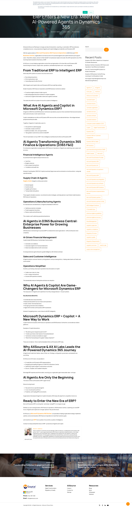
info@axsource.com (33, 498)
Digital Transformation (99, 127)
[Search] (106, 50)
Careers (69, 488)
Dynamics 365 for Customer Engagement (94, 136)
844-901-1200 (31, 496)
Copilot (88, 127)
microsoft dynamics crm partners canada (95, 170)
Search (87, 46)
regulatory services (91, 245)
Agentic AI (89, 87)
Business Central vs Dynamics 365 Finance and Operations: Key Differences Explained (97, 66)
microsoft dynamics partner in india (95, 201)
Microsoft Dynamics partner (94, 197)
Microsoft (99, 153)
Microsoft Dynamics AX (92, 165)
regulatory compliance (92, 229)
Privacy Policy (50, 505)
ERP (35, 420)
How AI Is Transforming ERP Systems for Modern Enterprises (95, 70)
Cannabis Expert (91, 99)
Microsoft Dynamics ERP (93, 175)
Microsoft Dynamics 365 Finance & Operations (51, 53)
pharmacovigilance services (94, 217)
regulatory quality (91, 237)
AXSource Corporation (92, 95)
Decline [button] (91, 12)
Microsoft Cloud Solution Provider (95, 157)
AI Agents (97, 87)
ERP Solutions (90, 145)
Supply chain (27, 181)
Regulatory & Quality (50, 490)
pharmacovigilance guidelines (94, 213)
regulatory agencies (92, 225)
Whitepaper (92, 492)
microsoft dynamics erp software (95, 183)
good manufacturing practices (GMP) (96, 149)
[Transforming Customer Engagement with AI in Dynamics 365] (33, 465)
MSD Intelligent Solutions (93, 205)
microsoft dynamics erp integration (95, 179)
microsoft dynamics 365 (93, 161)
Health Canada (90, 153)
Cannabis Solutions (91, 119)
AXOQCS (97, 91)
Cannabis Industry (91, 103)
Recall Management (92, 221)
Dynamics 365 (90, 131)
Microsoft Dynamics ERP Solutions (95, 187)
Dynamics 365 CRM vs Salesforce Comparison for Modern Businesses (97, 61)
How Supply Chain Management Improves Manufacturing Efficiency (95, 79)
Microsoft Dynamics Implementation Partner (96, 192)
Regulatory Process (92, 233)
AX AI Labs (89, 91)
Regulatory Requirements (93, 241)
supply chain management (93, 249)
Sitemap (69, 492)
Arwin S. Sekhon (56, 32)
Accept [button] (85, 12)
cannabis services (91, 111)
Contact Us (70, 490)
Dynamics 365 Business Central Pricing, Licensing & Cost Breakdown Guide (95, 75)
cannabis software (91, 115)
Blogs (90, 488)
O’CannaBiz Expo (91, 209)
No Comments (76, 32)
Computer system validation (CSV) (95, 123)
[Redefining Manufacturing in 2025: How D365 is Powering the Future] (99, 465)
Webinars (91, 494)
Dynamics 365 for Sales (92, 141)
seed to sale (103, 245)
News (90, 490)
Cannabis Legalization (92, 107)
